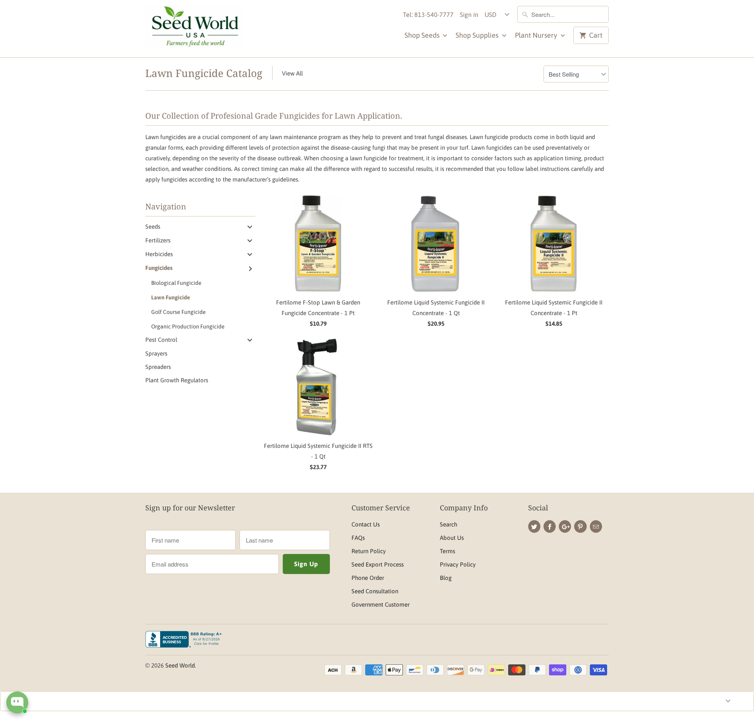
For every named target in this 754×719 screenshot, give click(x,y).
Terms (447, 551)
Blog (446, 577)
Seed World (180, 665)
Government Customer (380, 604)
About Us (452, 537)
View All (292, 73)
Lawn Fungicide (170, 297)
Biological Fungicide (176, 283)
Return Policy (368, 551)
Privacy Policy (458, 564)
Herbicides (159, 254)
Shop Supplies (478, 35)
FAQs (358, 537)
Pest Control (161, 339)
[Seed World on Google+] (565, 526)
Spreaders (158, 366)
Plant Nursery (537, 35)
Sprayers (156, 353)
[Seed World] (194, 28)
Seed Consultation (374, 591)
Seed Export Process (377, 564)
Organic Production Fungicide (188, 326)
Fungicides (158, 267)
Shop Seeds (422, 35)
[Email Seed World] (596, 526)
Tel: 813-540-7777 (428, 14)
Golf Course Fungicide (178, 312)
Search (448, 524)
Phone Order (367, 577)
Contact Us (365, 524)
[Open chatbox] (17, 702)
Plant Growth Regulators (176, 380)
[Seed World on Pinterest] (580, 526)
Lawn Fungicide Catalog (203, 73)
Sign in (469, 14)
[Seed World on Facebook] (550, 526)
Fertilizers (157, 240)
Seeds (152, 226)
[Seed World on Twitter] (534, 526)
